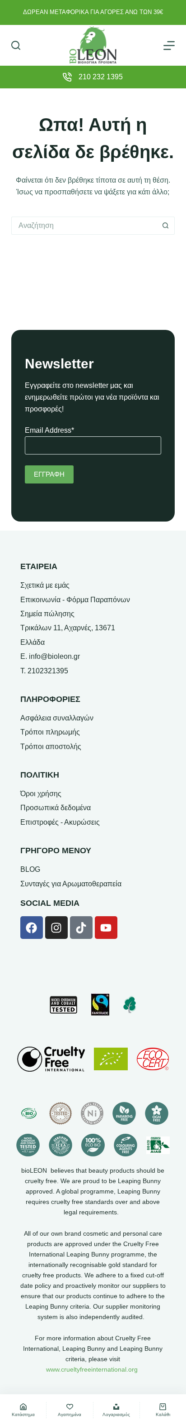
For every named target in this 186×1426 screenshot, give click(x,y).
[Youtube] (106, 927)
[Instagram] (56, 927)
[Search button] (166, 226)
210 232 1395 (101, 77)
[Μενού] (169, 45)
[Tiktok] (81, 927)
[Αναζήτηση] (15, 45)
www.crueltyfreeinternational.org (92, 1369)
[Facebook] (31, 927)
